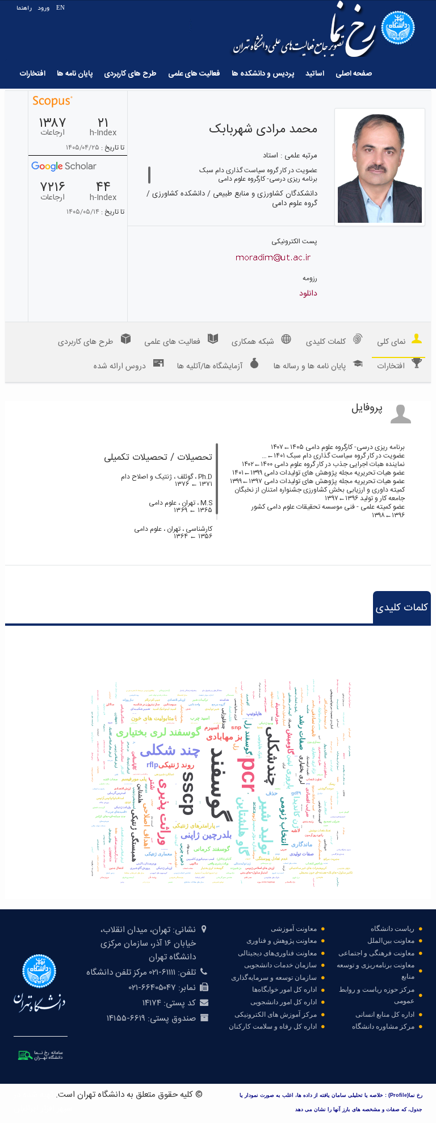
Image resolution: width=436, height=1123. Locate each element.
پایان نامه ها (75, 74)
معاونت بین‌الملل (390, 941)
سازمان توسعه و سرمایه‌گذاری (274, 977)
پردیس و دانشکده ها (263, 74)
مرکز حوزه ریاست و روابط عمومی (376, 994)
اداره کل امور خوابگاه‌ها (284, 989)
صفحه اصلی (354, 74)
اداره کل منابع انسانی (384, 1014)
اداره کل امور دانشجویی (283, 1002)
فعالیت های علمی (194, 74)
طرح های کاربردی (130, 74)
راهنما (24, 7)
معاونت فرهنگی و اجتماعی (376, 953)
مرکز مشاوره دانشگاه (383, 1026)
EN (60, 7)
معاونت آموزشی (294, 929)
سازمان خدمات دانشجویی (280, 965)
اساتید (314, 74)
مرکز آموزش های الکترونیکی (275, 1014)
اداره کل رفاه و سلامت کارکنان (273, 1026)
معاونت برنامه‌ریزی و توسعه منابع (375, 970)
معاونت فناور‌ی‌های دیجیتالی (277, 953)
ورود (43, 7)
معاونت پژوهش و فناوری (281, 941)
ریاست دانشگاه (392, 929)
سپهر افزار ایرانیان (43, 1108)
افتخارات (32, 74)
